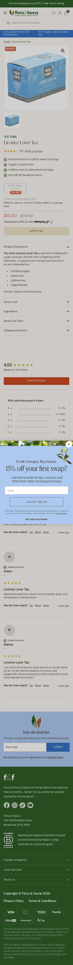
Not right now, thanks (37, 519)
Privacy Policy (61, 513)
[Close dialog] (69, 444)
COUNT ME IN (36, 502)
